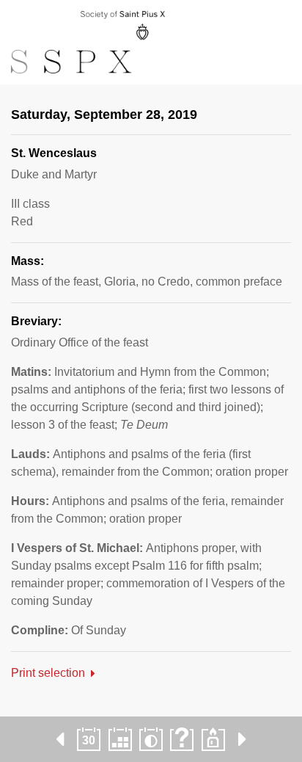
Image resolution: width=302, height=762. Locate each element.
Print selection (48, 673)
